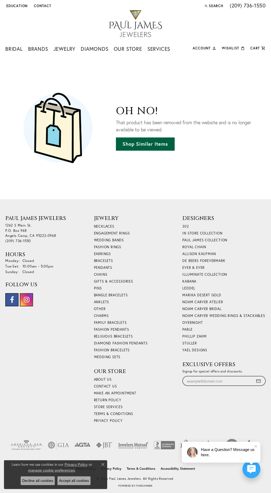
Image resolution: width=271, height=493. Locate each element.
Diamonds (94, 48)
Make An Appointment (115, 393)
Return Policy (107, 400)
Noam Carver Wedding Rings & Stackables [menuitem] (223, 316)
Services (158, 48)
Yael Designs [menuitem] (194, 350)
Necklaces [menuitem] (104, 226)
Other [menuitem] (100, 309)
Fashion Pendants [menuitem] (111, 329)
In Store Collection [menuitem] (202, 233)
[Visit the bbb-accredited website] (164, 445)
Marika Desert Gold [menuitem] (201, 295)
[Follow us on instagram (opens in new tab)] (26, 299)
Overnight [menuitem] (192, 322)
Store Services (108, 407)
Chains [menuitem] (100, 274)
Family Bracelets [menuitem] (110, 322)
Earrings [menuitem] (102, 254)
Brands (38, 48)
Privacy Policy (108, 420)
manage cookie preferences (51, 470)
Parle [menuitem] (187, 329)
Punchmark (144, 485)
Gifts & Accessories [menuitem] (113, 281)
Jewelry (64, 48)
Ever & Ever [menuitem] (193, 267)
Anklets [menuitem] (101, 302)
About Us (103, 379)
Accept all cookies (74, 480)
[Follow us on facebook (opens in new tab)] (12, 299)
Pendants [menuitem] (103, 267)
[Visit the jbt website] (104, 445)
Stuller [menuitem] (189, 343)
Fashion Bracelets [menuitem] (112, 350)
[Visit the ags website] (26, 445)
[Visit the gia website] (58, 445)
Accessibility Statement (178, 469)
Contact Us (105, 386)
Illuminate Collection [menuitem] (204, 274)
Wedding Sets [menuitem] (107, 357)
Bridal (14, 48)
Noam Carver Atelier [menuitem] (202, 302)
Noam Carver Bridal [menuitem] (201, 309)
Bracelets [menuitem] (103, 261)
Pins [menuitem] (98, 288)
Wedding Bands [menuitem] (109, 240)
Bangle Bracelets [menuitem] (111, 295)
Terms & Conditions (113, 414)
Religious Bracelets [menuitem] (113, 336)
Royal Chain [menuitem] (194, 247)
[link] (42, 5)
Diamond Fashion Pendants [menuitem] (121, 343)
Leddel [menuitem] (188, 288)
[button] (16, 5)
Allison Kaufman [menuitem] (199, 254)
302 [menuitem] (185, 226)
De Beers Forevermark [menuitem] (203, 261)
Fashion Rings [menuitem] (107, 247)
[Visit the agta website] (82, 445)
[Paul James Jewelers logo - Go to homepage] (135, 23)
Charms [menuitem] (101, 316)
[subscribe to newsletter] (258, 381)
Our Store (128, 48)
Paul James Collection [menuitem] (204, 240)
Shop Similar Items (145, 144)
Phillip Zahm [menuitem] (194, 336)
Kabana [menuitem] (189, 281)
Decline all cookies (37, 480)
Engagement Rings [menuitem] (112, 233)
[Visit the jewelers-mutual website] (133, 445)
